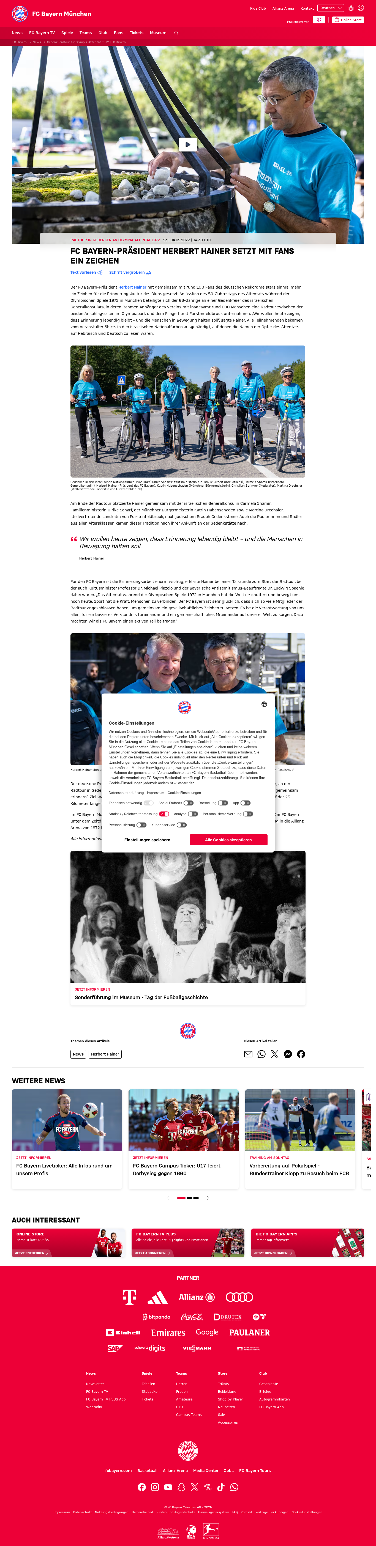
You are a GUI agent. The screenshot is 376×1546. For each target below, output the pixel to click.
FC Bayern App (271, 1407)
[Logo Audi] (239, 1297)
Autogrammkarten (274, 1399)
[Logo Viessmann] (196, 1348)
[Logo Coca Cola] (192, 1317)
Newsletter (95, 1384)
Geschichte (268, 1384)
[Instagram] (155, 1487)
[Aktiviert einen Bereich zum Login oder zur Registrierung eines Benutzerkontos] (361, 8)
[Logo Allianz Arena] (168, 1533)
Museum (158, 33)
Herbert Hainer (132, 287)
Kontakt (307, 8)
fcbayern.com (118, 1470)
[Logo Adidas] (157, 1297)
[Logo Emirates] (168, 1332)
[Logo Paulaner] (250, 1333)
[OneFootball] (207, 1487)
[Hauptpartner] (319, 19)
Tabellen (148, 1384)
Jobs (229, 1470)
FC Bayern (19, 42)
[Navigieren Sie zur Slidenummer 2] (189, 1198)
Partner (188, 1278)
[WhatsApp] (234, 1487)
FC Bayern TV (42, 33)
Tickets (136, 33)
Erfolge (265, 1391)
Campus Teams (189, 1414)
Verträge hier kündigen (272, 1512)
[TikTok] (221, 1487)
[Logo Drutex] (227, 1317)
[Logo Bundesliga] (211, 1531)
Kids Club (258, 8)
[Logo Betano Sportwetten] (121, 1317)
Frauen (182, 1391)
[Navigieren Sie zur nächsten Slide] (208, 1198)
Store (222, 1373)
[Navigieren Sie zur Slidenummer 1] (181, 1198)
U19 (179, 1407)
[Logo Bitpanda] (156, 1317)
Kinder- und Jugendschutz (176, 1512)
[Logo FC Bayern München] (188, 1451)
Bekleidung (227, 1391)
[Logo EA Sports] (259, 1317)
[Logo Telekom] (129, 1297)
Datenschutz (82, 1512)
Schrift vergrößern (127, 272)
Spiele (67, 33)
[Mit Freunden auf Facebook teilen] (301, 1054)
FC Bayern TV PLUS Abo (106, 1399)
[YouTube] (168, 1487)
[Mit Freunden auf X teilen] (274, 1054)
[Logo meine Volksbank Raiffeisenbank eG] (248, 1348)
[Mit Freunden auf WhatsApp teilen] (261, 1054)
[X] (194, 1487)
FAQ (235, 1512)
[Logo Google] (207, 1332)
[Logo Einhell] (123, 1332)
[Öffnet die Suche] (176, 33)
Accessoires (228, 1422)
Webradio (94, 1407)
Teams (86, 33)
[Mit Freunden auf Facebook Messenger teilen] (288, 1054)
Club (103, 33)
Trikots (223, 1384)
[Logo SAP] (115, 1348)
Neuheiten (226, 1407)
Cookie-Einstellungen (307, 1512)
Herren (181, 1384)
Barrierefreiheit (142, 1512)
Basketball (147, 1470)
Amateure (184, 1399)
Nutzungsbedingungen (112, 1512)
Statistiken (151, 1391)
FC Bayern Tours (255, 1470)
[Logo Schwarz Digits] (149, 1348)
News (17, 33)
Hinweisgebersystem (213, 1512)
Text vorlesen (83, 272)
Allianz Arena (283, 8)
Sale (221, 1414)
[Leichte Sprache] (351, 8)
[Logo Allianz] (197, 1297)
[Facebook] (141, 1487)
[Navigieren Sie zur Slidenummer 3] (196, 1198)
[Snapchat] (181, 1487)
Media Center (206, 1470)
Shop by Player (230, 1399)
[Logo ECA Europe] (191, 1532)
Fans (118, 33)
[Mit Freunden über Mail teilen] (248, 1054)
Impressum (62, 1512)
